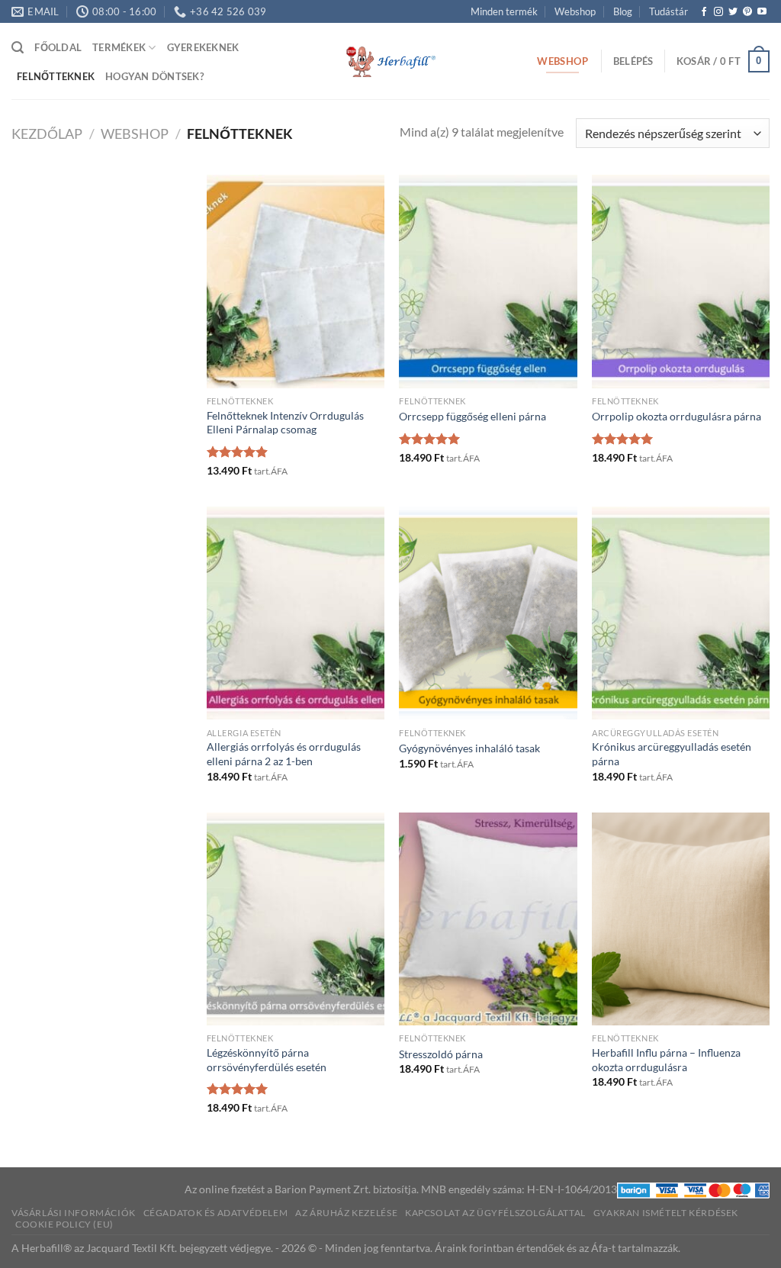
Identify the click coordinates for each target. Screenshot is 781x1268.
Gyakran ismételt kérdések (665, 1212)
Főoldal (58, 47)
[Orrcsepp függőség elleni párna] (488, 281)
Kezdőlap (46, 133)
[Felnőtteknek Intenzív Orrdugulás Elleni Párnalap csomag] (295, 281)
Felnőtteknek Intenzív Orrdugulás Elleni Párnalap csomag (285, 422)
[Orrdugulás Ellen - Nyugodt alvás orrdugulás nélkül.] (390, 61)
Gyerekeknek (203, 47)
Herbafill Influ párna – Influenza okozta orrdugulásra (666, 1059)
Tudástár (668, 11)
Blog (622, 11)
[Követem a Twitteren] (733, 12)
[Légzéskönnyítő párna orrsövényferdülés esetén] (295, 919)
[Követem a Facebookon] (704, 12)
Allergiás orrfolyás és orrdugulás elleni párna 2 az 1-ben (284, 754)
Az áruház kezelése (346, 1212)
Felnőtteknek (56, 76)
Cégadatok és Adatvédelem (215, 1212)
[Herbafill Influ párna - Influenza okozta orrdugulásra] (681, 919)
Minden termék (504, 11)
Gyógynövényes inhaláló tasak (469, 748)
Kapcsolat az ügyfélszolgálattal (495, 1212)
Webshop (575, 11)
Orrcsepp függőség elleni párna (472, 416)
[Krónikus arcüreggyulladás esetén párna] (681, 613)
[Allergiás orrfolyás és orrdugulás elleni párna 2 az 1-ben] (295, 613)
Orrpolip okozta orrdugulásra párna (676, 416)
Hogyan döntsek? (154, 76)
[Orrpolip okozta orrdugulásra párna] (681, 281)
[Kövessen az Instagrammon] (718, 12)
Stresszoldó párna (441, 1054)
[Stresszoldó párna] (488, 919)
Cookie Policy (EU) (64, 1224)
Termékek (119, 47)
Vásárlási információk (73, 1212)
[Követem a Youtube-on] (762, 12)
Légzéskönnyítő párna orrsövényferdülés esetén (266, 1059)
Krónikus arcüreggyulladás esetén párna (671, 754)
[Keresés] (17, 48)
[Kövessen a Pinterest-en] (747, 12)
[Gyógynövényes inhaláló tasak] (488, 613)
